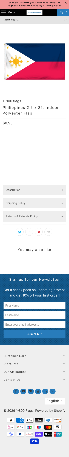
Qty (5, 142)
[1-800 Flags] (34, 12)
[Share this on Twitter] (20, 232)
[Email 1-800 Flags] (53, 391)
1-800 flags (12, 101)
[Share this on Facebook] (29, 232)
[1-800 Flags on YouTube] (23, 391)
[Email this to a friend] (48, 232)
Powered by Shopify (50, 410)
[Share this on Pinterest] (39, 232)
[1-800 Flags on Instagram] (38, 391)
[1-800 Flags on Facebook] (16, 391)
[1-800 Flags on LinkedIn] (45, 391)
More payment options (35, 182)
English (53, 401)
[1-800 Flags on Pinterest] (31, 391)
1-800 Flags (24, 410)
